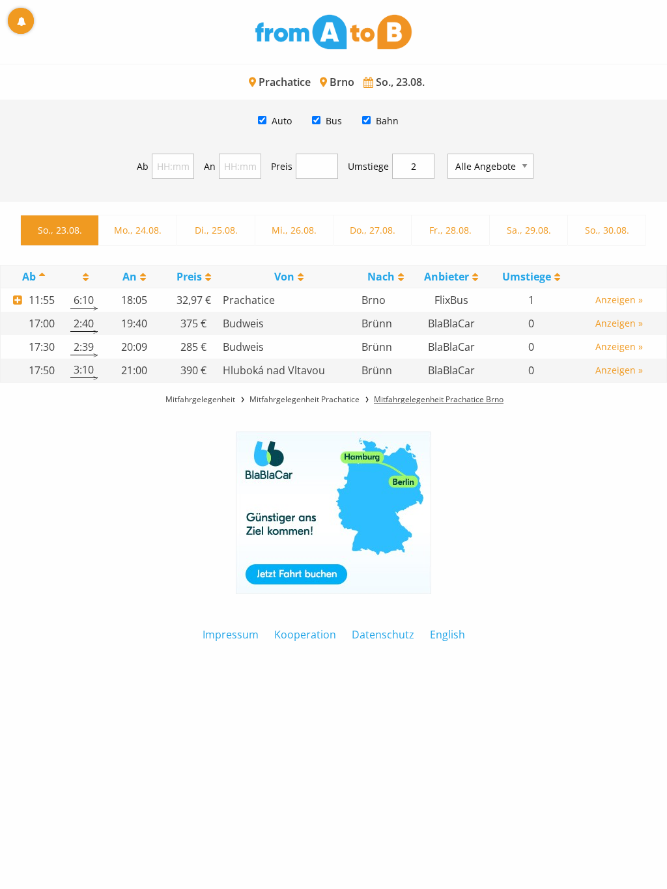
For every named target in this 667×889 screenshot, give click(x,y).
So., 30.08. (607, 230)
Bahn (387, 121)
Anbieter (446, 276)
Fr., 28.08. (450, 230)
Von (284, 276)
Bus (334, 121)
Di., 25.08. (216, 230)
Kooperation (305, 634)
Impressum (231, 634)
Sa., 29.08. (529, 230)
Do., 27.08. (372, 230)
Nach (381, 276)
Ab (143, 166)
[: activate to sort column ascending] (84, 277)
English (447, 634)
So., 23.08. (60, 230)
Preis (281, 166)
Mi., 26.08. (294, 230)
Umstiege (368, 166)
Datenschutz (383, 634)
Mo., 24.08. (138, 230)
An (210, 166)
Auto (282, 121)
